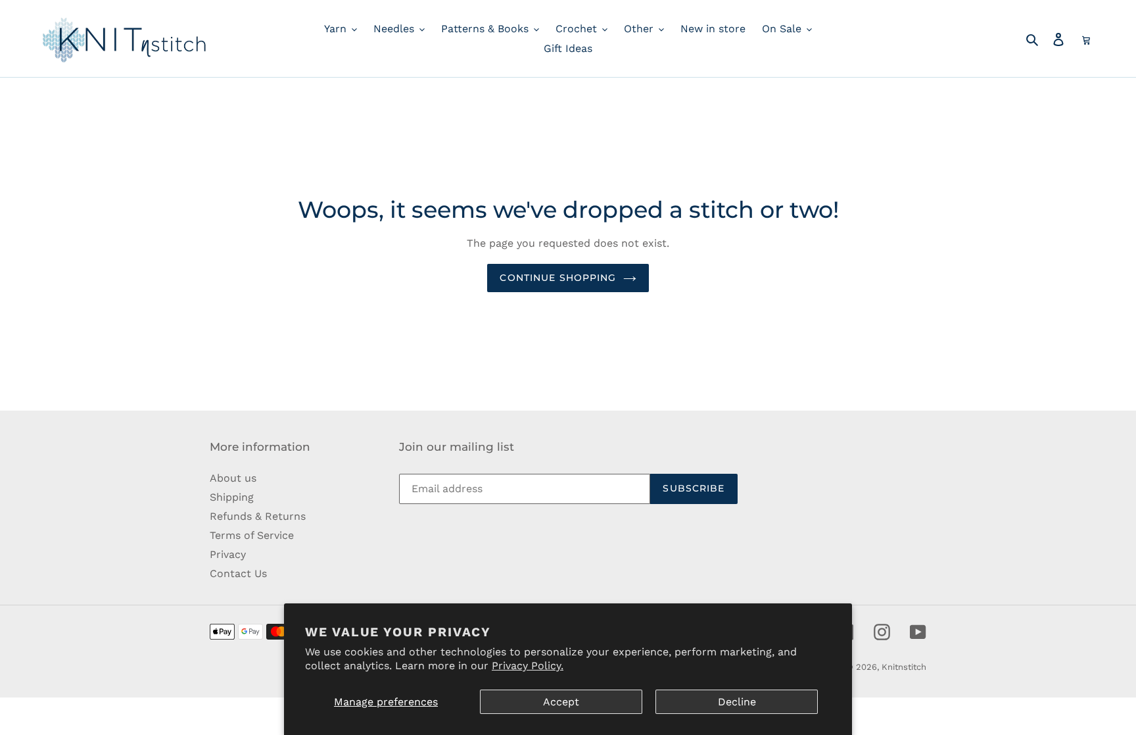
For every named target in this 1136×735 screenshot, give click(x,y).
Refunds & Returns (258, 516)
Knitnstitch (904, 667)
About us (233, 478)
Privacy (228, 554)
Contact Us (238, 573)
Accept (561, 702)
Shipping (232, 497)
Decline (737, 702)
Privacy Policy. (527, 665)
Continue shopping (558, 278)
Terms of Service (252, 535)
